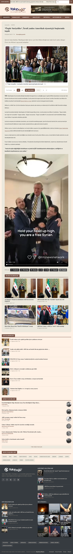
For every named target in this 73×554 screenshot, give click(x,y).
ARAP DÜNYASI (23, 456)
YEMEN (21, 460)
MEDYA (67, 17)
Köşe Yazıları (58, 551)
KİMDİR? (54, 456)
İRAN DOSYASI (32, 542)
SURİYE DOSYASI (7, 545)
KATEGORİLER (57, 17)
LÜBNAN (61, 456)
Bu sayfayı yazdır (20, 34)
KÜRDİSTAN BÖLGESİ (45, 456)
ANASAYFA (6, 17)
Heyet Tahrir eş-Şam (26, 101)
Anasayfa (7, 25)
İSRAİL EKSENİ (55, 542)
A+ (22, 90)
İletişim (69, 551)
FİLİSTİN (5, 456)
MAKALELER (16, 17)
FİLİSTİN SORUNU (29, 460)
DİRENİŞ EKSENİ (6, 460)
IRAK (10, 456)
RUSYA (35, 456)
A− (14, 90)
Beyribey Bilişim (40, 551)
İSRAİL (15, 456)
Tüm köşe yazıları (36, 447)
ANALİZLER (37, 17)
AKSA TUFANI (14, 542)
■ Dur (38, 90)
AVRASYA (15, 460)
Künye (64, 551)
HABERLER (26, 17)
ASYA (30, 456)
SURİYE (13, 25)
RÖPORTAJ (47, 17)
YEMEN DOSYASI (43, 542)
